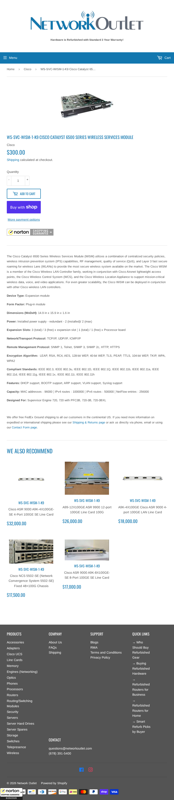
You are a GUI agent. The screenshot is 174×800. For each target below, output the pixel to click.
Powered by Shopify (54, 783)
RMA (93, 647)
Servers (12, 717)
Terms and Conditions (106, 652)
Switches (13, 741)
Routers (12, 695)
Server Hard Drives (20, 723)
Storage (12, 735)
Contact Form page (24, 427)
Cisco (27, 69)
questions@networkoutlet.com (70, 748)
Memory (13, 666)
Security (12, 712)
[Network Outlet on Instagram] (90, 769)
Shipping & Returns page (88, 422)
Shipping (13, 160)
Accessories (15, 642)
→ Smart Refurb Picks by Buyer (141, 726)
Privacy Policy (100, 657)
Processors (15, 689)
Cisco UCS (14, 654)
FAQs (53, 647)
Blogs (94, 642)
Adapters (13, 648)
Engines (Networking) (22, 671)
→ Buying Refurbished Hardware (141, 668)
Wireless (13, 753)
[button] (11, 794)
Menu (13, 58)
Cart (167, 58)
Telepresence (16, 747)
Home (10, 69)
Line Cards (14, 660)
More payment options (24, 219)
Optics (11, 677)
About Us (55, 642)
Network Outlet (27, 783)
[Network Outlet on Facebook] (81, 769)
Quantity (13, 172)
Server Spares (17, 729)
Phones (12, 683)
